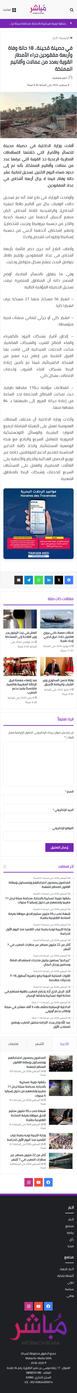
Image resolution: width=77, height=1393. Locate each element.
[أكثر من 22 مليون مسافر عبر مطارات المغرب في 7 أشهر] (61, 1161)
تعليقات (13, 1044)
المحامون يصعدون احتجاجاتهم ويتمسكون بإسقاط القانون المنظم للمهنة (27, 1062)
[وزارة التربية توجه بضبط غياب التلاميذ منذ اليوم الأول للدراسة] (61, 1141)
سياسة (69, 1289)
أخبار (54, 37)
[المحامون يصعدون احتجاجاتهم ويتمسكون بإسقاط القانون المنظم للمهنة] (61, 1064)
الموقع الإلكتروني (63, 828)
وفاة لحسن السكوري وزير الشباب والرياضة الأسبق (58, 682)
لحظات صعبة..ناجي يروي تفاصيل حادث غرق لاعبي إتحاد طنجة (58, 637)
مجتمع (69, 1226)
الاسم (69, 791)
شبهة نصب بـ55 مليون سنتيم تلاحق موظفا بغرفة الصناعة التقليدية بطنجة (27, 1115)
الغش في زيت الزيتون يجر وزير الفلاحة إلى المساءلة (21, 634)
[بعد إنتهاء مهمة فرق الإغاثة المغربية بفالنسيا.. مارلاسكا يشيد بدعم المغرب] (20, 666)
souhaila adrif (59, 78)
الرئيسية (65, 37)
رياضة (70, 1232)
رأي (71, 1239)
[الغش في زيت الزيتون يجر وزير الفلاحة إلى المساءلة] (20, 619)
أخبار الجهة (67, 1269)
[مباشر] (38, 9)
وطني (70, 1296)
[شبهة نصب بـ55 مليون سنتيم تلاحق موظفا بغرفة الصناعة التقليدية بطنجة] (61, 1117)
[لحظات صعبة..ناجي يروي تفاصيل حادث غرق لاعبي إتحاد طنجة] (57, 619)
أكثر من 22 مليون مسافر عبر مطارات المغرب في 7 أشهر (28, 1157)
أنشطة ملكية (65, 1275)
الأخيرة (64, 1044)
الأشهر (39, 1044)
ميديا (71, 1246)
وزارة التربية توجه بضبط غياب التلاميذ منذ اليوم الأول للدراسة (26, 1137)
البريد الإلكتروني (63, 809)
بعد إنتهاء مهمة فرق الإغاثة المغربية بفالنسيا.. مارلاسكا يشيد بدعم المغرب (21, 686)
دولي (70, 1282)
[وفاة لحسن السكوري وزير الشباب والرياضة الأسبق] (57, 666)
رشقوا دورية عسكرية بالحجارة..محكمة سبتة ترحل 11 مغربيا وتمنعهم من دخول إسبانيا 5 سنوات (25, 1088)
